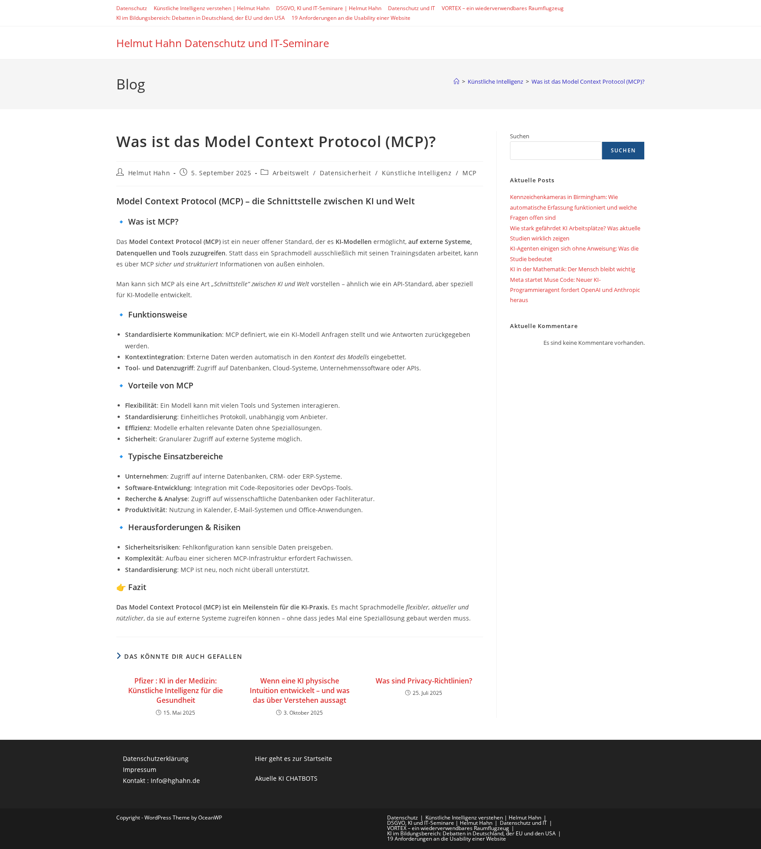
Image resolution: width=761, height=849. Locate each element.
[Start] (456, 81)
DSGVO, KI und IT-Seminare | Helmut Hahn (328, 8)
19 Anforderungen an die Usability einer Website (351, 18)
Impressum (139, 769)
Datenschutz (131, 8)
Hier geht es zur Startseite (293, 758)
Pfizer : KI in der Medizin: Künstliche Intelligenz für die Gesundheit (175, 690)
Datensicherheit (345, 173)
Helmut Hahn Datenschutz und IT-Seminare (222, 43)
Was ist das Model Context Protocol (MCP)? (588, 81)
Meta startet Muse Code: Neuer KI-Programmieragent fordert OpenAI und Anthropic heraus (575, 290)
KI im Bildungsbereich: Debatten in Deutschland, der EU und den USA (200, 18)
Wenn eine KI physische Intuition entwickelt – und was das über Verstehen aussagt (300, 690)
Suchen (519, 136)
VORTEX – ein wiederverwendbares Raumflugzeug (503, 8)
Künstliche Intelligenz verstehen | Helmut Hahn (212, 8)
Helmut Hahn (149, 173)
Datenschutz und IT (411, 8)
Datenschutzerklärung (155, 758)
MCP (469, 173)
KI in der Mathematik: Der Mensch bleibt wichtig (572, 269)
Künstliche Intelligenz (416, 173)
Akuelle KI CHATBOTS (286, 778)
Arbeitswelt (291, 173)
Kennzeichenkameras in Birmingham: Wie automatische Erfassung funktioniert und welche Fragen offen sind (573, 207)
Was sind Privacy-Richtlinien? (424, 681)
